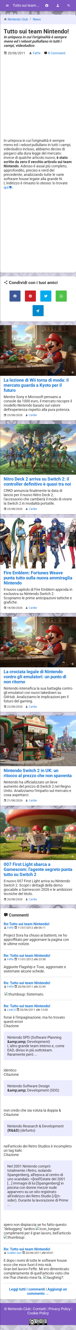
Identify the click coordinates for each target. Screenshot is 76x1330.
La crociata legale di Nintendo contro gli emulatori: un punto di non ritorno (35, 676)
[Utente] (57, 5)
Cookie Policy (38, 1313)
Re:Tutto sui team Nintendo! (26, 924)
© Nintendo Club (17, 1309)
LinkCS (11, 1010)
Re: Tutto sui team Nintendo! (27, 955)
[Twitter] (45, 296)
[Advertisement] (38, 97)
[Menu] (7, 5)
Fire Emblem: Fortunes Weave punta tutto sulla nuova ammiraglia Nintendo (38, 577)
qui (6, 187)
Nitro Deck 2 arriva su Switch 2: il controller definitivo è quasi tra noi (37, 481)
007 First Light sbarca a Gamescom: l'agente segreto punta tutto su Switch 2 (38, 869)
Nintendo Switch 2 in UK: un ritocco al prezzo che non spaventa (38, 773)
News (37, 19)
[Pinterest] (30, 296)
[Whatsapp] (61, 296)
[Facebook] (46, 5)
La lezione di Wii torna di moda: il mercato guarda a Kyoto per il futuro (36, 385)
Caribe (33, 415)
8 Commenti (56, 53)
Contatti (39, 1309)
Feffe (10, 927)
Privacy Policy (59, 1309)
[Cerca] (68, 5)
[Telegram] (38, 310)
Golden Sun (14, 1253)
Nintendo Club (18, 19)
